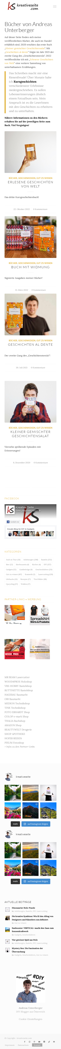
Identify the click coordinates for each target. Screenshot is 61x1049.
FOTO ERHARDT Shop (17, 712)
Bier (9, 564)
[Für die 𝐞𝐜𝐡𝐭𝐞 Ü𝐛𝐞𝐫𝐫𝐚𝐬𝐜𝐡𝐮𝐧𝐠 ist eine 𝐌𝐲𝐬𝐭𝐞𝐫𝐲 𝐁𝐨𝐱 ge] (48, 793)
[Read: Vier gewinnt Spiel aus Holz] (7, 941)
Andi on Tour (13, 560)
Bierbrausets (22, 564)
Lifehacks (11, 579)
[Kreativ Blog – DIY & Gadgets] (25, 6)
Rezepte (25, 579)
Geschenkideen (26, 178)
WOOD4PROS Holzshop (18, 681)
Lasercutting (45, 574)
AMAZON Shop (13, 725)
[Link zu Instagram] (29, 1041)
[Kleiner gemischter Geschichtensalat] (30, 402)
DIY (47, 564)
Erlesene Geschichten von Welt (30, 184)
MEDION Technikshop (17, 703)
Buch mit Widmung (30, 267)
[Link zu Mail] (54, 1041)
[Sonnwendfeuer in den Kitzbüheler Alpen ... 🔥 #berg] (30, 810)
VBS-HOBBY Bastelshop (18, 685)
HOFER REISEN (13, 738)
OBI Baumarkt (12, 699)
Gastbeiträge (25, 569)
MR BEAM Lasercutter (17, 677)
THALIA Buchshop (15, 720)
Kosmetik (30, 574)
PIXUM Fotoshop (14, 742)
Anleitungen (30, 560)
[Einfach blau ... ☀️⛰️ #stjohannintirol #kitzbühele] (13, 810)
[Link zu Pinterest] (34, 1041)
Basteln (46, 560)
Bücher (13, 178)
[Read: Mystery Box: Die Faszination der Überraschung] (7, 950)
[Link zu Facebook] (24, 1041)
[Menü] (54, 6)
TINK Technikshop (15, 707)
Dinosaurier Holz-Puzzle (23, 908)
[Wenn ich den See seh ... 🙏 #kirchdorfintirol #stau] (13, 793)
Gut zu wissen (44, 178)
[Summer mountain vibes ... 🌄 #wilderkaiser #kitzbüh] (30, 793)
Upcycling (12, 584)
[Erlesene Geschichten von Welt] (30, 152)
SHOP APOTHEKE (15, 733)
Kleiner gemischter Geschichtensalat (25, 48)
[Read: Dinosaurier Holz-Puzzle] (7, 909)
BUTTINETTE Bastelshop (19, 690)
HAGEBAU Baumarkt (16, 694)
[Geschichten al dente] (30, 314)
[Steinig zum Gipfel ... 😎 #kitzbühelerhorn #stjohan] (48, 810)
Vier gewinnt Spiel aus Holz (25, 940)
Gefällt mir (14, 522)
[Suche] (47, 6)
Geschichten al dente (17, 52)
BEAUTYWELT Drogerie (18, 729)
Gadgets (11, 569)
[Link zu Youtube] (39, 1041)
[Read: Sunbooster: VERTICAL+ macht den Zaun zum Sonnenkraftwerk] (7, 930)
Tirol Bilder (40, 579)
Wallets (25, 584)
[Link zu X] (44, 1041)
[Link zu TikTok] (49, 1041)
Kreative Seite (25, 507)
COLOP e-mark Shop (16, 716)
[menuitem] (47, 6)
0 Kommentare (40, 209)
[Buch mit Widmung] (30, 237)
